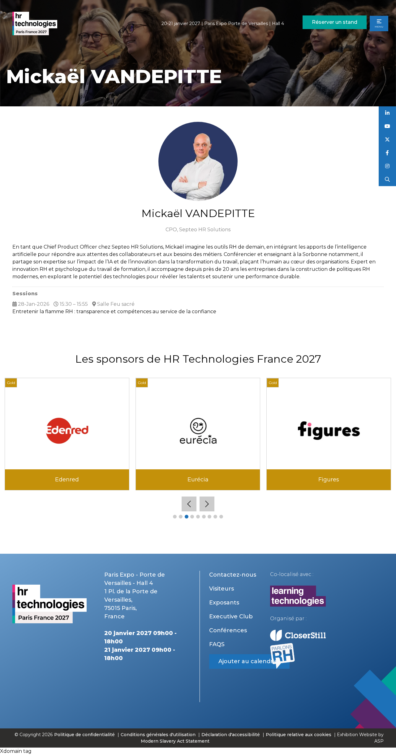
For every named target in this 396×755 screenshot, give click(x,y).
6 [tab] (204, 516)
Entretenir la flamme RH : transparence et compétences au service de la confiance (114, 311)
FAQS (217, 644)
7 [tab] (209, 516)
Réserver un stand (334, 22)
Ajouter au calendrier (249, 661)
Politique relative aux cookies (298, 734)
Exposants (224, 602)
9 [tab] (221, 516)
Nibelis (328, 479)
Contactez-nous (232, 574)
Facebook (387, 153)
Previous (189, 504)
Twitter (387, 139)
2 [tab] (181, 516)
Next (207, 504)
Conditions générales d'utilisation (158, 734)
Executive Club (231, 616)
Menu (379, 26)
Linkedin (387, 113)
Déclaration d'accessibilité (230, 734)
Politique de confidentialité (85, 734)
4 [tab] (192, 516)
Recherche (387, 179)
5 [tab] (198, 516)
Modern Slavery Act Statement (175, 741)
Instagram (387, 166)
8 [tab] (215, 516)
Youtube (387, 126)
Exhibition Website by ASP (360, 738)
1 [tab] (175, 516)
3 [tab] (186, 516)
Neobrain (198, 479)
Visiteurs (221, 588)
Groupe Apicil (67, 479)
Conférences (228, 630)
